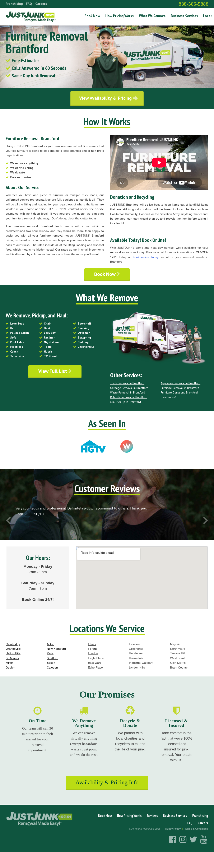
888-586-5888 (193, 4)
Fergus (92, 648)
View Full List (53, 371)
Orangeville (13, 648)
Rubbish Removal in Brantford (128, 397)
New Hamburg (56, 648)
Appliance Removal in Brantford (180, 383)
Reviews (152, 815)
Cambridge (13, 644)
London (93, 653)
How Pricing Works (119, 16)
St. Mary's (12, 658)
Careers (41, 3)
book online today (146, 257)
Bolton (51, 662)
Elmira (92, 644)
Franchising (14, 3)
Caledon (52, 667)
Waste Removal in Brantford (127, 392)
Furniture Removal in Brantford (180, 388)
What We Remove (152, 16)
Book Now (92, 16)
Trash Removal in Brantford (127, 383)
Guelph (10, 667)
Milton (10, 662)
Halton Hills (13, 653)
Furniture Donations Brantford (179, 392)
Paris (50, 653)
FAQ (29, 3)
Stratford (52, 658)
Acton (50, 644)
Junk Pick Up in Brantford (125, 402)
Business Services (184, 16)
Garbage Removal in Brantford (129, 388)
